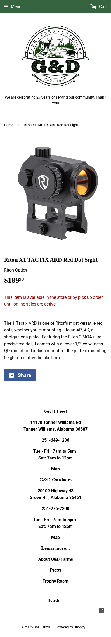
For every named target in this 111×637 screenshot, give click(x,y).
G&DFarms (41, 627)
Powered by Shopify (70, 627)
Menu (16, 6)
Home (8, 125)
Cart (102, 6)
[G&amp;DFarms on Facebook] (101, 611)
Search (53, 600)
